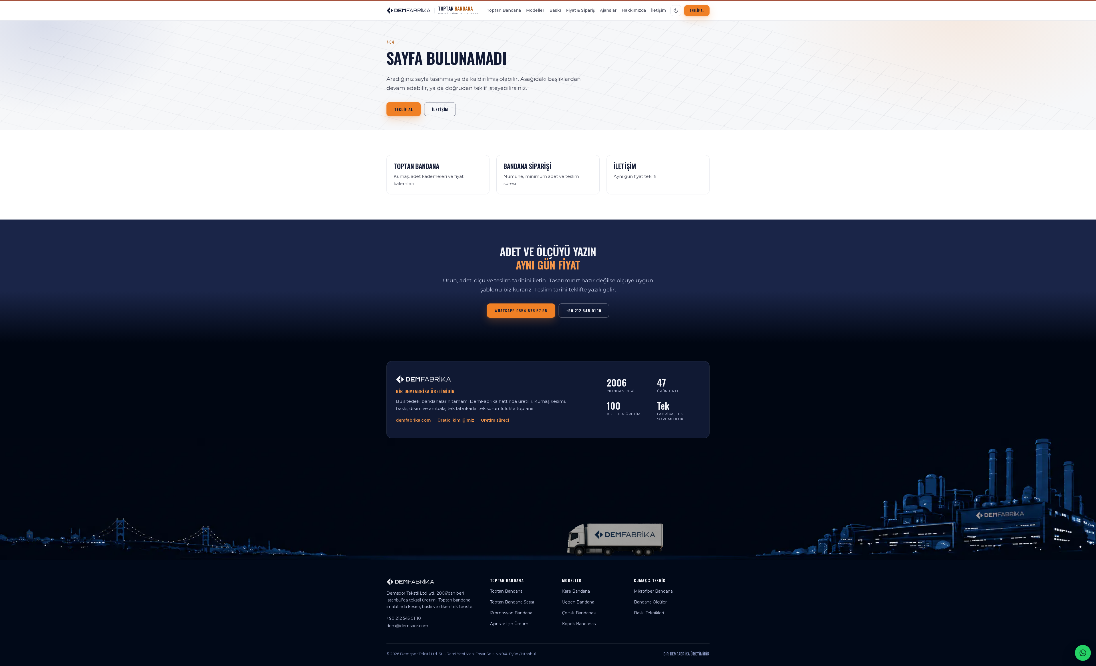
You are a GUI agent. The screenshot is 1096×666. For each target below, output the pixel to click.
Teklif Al (697, 10)
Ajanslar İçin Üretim (509, 623)
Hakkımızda (634, 10)
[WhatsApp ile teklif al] (1083, 653)
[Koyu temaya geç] (675, 10)
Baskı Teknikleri (649, 612)
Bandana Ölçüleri (651, 602)
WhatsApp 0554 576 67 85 (521, 310)
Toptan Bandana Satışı (512, 602)
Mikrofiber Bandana (653, 591)
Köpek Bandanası (579, 623)
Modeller (535, 10)
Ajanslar (608, 10)
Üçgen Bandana (578, 602)
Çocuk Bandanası (579, 612)
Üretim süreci (495, 420)
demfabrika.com (413, 420)
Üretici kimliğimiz (456, 420)
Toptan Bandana (504, 10)
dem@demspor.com (407, 625)
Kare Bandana (576, 591)
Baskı (555, 10)
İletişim (658, 10)
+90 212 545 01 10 (583, 310)
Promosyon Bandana (511, 612)
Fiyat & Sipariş (580, 10)
